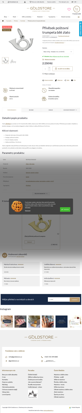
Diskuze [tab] (51, 110)
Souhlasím (66, 209)
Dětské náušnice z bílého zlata (63, 389)
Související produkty (69, 110)
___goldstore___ (49, 361)
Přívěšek (28, 185)
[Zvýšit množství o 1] (49, 68)
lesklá (27, 177)
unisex (37, 172)
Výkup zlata (5, 392)
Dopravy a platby (51, 2)
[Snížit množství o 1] (49, 70)
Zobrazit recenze (20, 256)
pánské (33, 172)
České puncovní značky (35, 379)
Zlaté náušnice (58, 392)
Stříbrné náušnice (59, 379)
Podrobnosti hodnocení (63, 36)
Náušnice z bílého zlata (61, 374)
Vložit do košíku (64, 68)
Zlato (27, 164)
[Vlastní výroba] (41, 221)
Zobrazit (29, 242)
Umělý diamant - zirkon (35, 387)
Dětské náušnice (59, 397)
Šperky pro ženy (59, 394)
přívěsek (8, 123)
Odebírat (75, 299)
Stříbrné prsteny (59, 387)
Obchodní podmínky (8, 387)
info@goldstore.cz (15, 357)
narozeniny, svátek (45, 181)
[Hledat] (3, 2)
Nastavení (27, 210)
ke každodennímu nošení (32, 181)
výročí (52, 181)
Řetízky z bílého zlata (60, 382)
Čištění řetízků (32, 374)
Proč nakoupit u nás (64, 2)
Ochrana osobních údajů (9, 389)
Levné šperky (6, 394)
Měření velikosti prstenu (35, 377)
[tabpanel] (41, 227)
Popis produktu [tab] (11, 110)
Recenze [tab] (31, 110)
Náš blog (5, 384)
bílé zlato (31, 164)
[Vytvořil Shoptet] (70, 407)
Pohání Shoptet (76, 407)
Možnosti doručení (50, 59)
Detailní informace (59, 42)
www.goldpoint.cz (48, 410)
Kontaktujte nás (14, 2)
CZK (75, 2)
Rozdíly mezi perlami (34, 384)
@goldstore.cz (14, 361)
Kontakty (5, 379)
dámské (28, 172)
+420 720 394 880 (51, 357)
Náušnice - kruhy (59, 384)
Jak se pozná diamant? (35, 382)
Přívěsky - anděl (59, 377)
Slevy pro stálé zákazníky (38, 2)
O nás (4, 377)
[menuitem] (6, 16)
